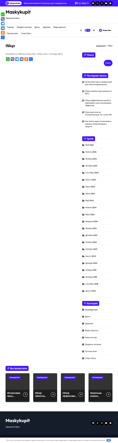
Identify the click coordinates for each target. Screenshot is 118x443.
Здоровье (46, 27)
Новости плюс (91, 337)
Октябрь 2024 (91, 166)
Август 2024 (90, 180)
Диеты (37, 27)
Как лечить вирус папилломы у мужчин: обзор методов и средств (98, 124)
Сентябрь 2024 (92, 172)
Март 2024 (90, 214)
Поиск (90, 54)
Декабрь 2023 (91, 235)
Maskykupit (18, 12)
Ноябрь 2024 (91, 159)
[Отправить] (2, 37)
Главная (10, 27)
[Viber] (2, 19)
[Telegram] (2, 23)
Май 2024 (89, 200)
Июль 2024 (90, 186)
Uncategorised (91, 309)
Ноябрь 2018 (90, 270)
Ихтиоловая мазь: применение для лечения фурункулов (98, 83)
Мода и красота (59, 27)
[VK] (2, 28)
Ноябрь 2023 (91, 242)
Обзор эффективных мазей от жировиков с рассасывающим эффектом (98, 103)
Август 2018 (90, 291)
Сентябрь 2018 (91, 284)
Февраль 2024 (91, 221)
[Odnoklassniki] (2, 32)
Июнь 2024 (90, 193)
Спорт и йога (26, 33)
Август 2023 (90, 256)
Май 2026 (89, 145)
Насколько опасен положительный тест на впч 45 (98, 113)
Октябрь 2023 (91, 249)
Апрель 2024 (91, 207)
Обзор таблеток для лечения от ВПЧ (98, 92)
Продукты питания (24, 27)
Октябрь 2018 (91, 277)
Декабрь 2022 (91, 263)
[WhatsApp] (2, 14)
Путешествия (12, 33)
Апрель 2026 (90, 152)
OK (109, 440)
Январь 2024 (91, 228)
